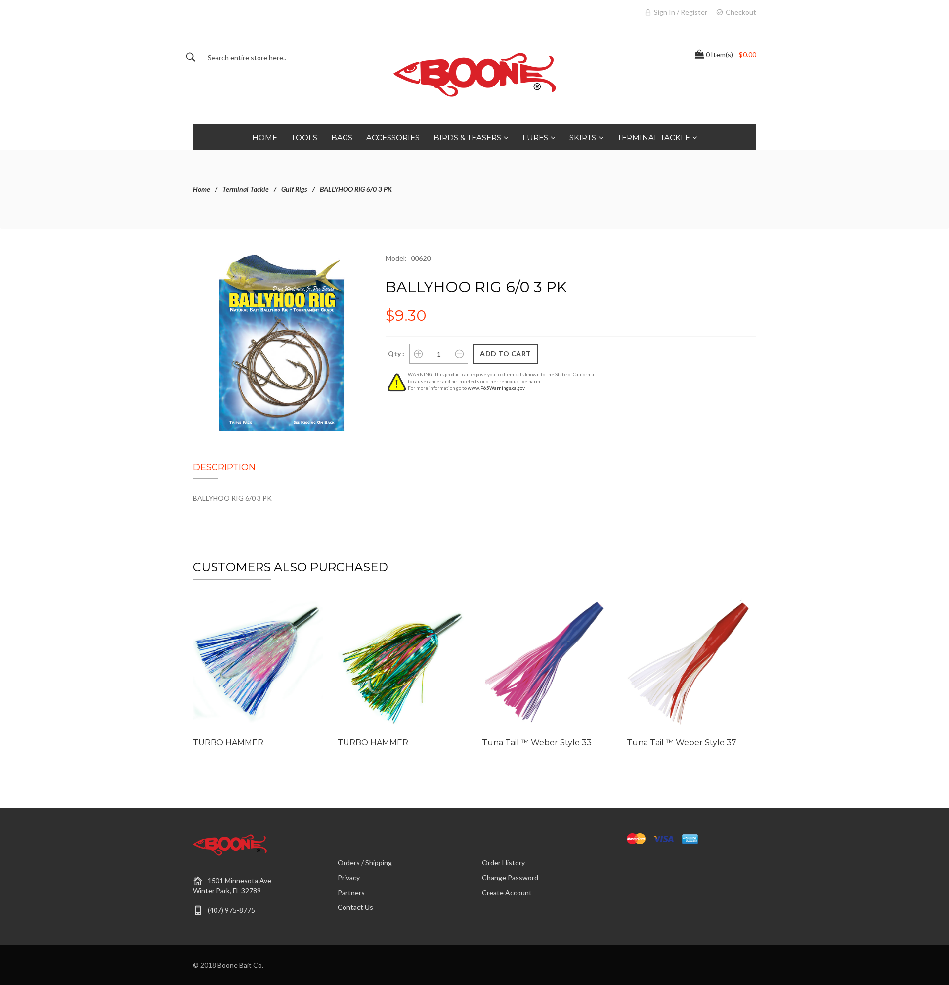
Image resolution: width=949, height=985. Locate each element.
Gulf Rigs (294, 189)
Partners (351, 892)
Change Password (510, 877)
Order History (503, 862)
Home (201, 189)
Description (224, 467)
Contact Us (355, 907)
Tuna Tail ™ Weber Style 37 (681, 742)
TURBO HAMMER (228, 742)
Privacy (349, 877)
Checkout (741, 12)
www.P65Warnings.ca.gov (496, 388)
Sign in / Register (680, 12)
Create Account (507, 892)
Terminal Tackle (245, 189)
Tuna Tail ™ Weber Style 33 (537, 742)
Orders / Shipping (365, 862)
